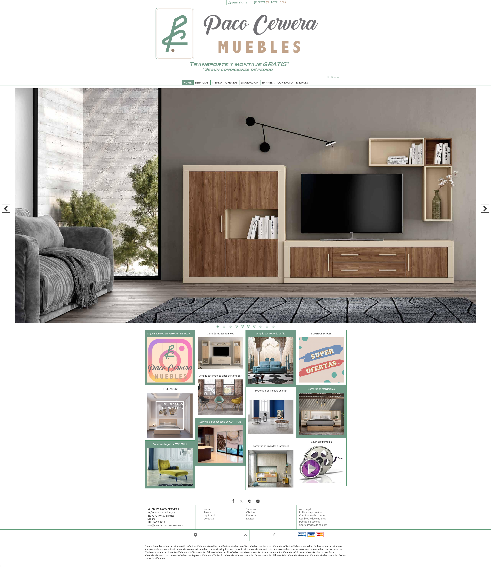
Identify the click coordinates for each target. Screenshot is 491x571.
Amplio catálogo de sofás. (271, 333)
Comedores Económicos (220, 333)
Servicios (202, 82)
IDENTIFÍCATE (239, 2)
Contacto (285, 82)
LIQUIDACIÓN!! (170, 388)
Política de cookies (309, 521)
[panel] (195, 535)
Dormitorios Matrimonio (321, 388)
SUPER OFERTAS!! (321, 333)
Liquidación (249, 82)
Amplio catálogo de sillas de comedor (220, 375)
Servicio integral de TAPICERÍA (170, 444)
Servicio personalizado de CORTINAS (220, 421)
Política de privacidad (311, 512)
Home (187, 82)
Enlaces (302, 82)
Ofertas (231, 82)
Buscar (327, 77)
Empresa (268, 82)
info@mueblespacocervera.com (165, 525)
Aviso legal (305, 509)
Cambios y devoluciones (312, 518)
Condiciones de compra (312, 515)
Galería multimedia (321, 441)
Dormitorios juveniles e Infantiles (271, 446)
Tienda (217, 82)
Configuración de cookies (313, 524)
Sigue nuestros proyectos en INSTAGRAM (170, 333)
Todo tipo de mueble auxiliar (271, 390)
